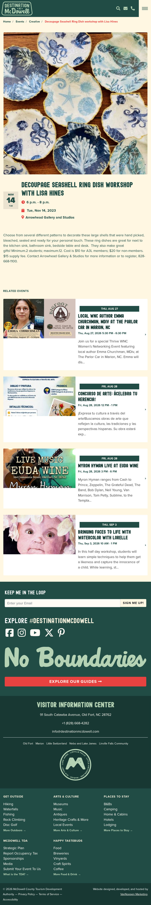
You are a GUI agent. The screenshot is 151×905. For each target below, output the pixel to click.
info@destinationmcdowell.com (75, 731)
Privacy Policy (26, 894)
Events (20, 21)
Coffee (58, 868)
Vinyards (60, 858)
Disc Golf (10, 824)
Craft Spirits (62, 863)
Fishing (8, 814)
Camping (110, 809)
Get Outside (13, 796)
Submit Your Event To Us (22, 868)
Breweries (61, 853)
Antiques (60, 814)
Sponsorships (13, 858)
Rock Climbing (14, 819)
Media (8, 863)
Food (57, 847)
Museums (60, 803)
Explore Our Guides (73, 681)
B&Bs (108, 803)
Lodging (110, 824)
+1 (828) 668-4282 (75, 723)
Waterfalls (10, 809)
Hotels (109, 819)
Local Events (63, 824)
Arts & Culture (66, 796)
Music (57, 809)
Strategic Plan (13, 847)
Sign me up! (133, 603)
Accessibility (10, 899)
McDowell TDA (15, 841)
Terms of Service (49, 894)
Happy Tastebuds (68, 841)
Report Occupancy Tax (20, 853)
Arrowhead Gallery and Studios (50, 217)
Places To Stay (116, 796)
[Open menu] (145, 8)
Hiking (8, 803)
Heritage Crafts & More (70, 819)
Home (7, 21)
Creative (34, 21)
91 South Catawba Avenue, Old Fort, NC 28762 (75, 714)
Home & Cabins (116, 814)
